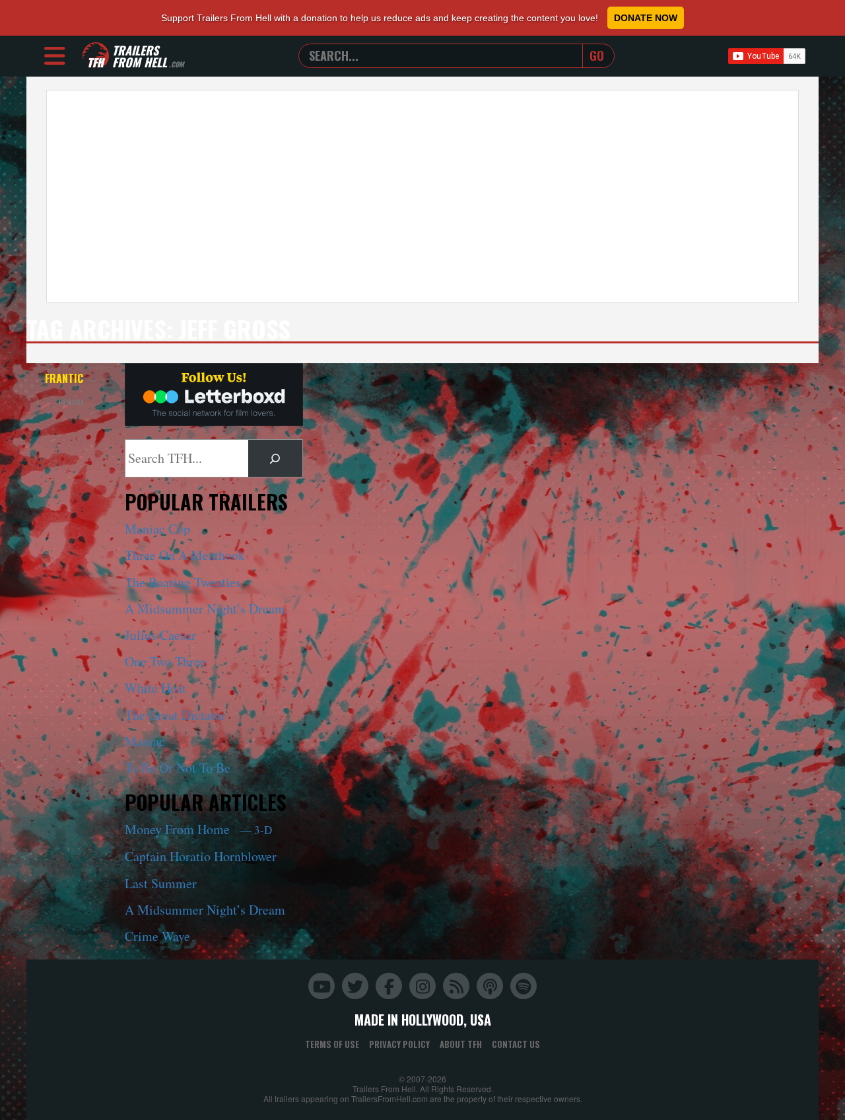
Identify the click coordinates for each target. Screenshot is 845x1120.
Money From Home (198, 829)
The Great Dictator (175, 715)
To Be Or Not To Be (177, 768)
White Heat (155, 688)
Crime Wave (157, 936)
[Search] (275, 458)
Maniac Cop (157, 529)
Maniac (145, 741)
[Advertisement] (422, 196)
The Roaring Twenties (183, 582)
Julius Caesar (160, 635)
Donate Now (645, 18)
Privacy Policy (399, 1044)
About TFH (461, 1044)
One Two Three (165, 661)
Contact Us (516, 1044)
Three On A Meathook (185, 555)
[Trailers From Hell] (96, 55)
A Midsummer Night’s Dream (205, 608)
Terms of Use (332, 1044)
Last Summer (161, 883)
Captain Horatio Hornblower (201, 856)
